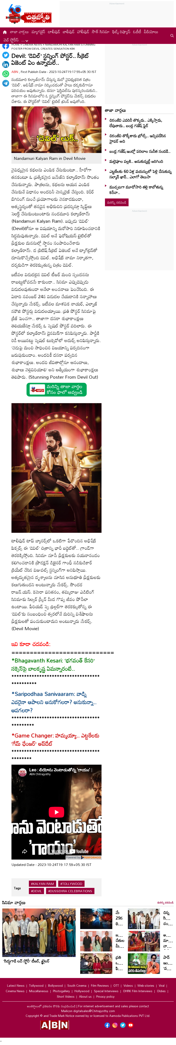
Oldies (161, 991)
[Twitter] (5, 55)
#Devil (36, 891)
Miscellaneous (38, 991)
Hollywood (81, 991)
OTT (116, 986)
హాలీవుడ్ (83, 31)
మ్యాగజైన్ (38, 31)
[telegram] (5, 83)
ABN (15, 72)
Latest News (16, 986)
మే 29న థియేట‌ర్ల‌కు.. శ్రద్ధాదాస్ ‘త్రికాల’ (124, 923)
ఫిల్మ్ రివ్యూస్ (121, 31)
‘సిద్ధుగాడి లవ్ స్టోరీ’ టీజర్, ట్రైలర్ (26, 961)
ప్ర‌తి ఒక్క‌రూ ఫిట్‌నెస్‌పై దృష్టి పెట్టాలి (122, 968)
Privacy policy (105, 996)
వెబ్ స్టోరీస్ (11, 40)
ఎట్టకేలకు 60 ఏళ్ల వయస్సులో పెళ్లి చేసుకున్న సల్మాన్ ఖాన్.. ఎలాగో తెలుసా (141, 174)
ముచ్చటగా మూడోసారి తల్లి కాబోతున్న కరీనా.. (136, 189)
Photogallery (61, 991)
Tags (17, 888)
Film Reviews (100, 986)
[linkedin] (5, 64)
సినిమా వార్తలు (14, 902)
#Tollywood (71, 883)
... (23, 40)
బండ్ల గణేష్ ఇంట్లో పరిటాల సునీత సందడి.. (140, 151)
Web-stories (146, 986)
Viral (162, 986)
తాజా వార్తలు (19, 31)
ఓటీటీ (137, 31)
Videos (128, 986)
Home (15, 44)
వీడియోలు (151, 31)
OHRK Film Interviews (137, 991)
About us (85, 996)
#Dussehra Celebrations (70, 891)
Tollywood (36, 986)
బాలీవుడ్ (68, 31)
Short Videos (65, 996)
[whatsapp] (5, 73)
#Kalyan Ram (42, 883)
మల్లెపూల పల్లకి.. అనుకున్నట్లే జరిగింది (136, 161)
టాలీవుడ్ (54, 31)
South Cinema (76, 986)
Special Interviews (106, 991)
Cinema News (33, 44)
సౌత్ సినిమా (101, 31)
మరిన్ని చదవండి (116, 202)
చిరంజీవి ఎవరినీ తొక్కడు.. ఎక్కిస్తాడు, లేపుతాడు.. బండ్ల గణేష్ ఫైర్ (136, 123)
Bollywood (55, 986)
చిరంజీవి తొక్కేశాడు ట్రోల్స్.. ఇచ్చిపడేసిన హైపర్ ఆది (138, 138)
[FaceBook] (5, 45)
